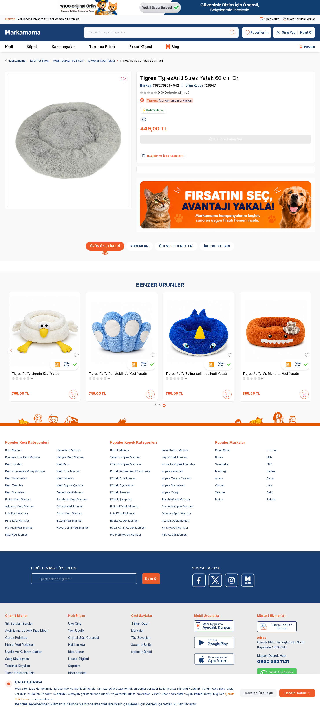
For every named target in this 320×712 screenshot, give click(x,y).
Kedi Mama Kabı (15, 492)
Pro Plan (272, 450)
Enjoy (270, 478)
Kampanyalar (63, 46)
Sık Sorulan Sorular (19, 623)
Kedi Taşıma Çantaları (70, 485)
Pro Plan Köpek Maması (125, 534)
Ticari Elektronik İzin (20, 673)
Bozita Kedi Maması (69, 520)
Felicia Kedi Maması (18, 499)
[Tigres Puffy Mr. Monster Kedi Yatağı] (275, 331)
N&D (269, 464)
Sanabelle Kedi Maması (72, 499)
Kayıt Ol (306, 32)
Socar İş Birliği (141, 644)
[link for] (160, 7)
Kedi (9, 46)
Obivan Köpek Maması (176, 513)
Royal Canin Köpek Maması (127, 527)
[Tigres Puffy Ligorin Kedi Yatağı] (44, 331)
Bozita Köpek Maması (124, 520)
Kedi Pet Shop (39, 60)
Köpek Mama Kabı (173, 485)
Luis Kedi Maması (16, 513)
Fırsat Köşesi (140, 46)
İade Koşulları (217, 246)
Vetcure (220, 492)
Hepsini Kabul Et (297, 693)
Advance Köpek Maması (177, 506)
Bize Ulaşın (76, 651)
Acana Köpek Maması (176, 520)
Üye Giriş (74, 623)
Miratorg (220, 471)
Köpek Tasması (120, 492)
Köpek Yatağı (170, 492)
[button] (156, 405)
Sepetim (74, 666)
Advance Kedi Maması (19, 506)
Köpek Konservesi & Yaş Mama (130, 471)
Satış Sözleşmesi (17, 659)
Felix (270, 492)
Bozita (219, 457)
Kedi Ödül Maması (68, 471)
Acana (219, 478)
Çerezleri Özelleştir (258, 693)
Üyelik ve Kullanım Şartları (23, 651)
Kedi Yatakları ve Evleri (68, 60)
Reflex (271, 471)
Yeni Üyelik (76, 630)
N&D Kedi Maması (16, 534)
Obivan (219, 485)
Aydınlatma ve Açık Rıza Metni (26, 630)
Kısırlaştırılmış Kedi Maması (22, 457)
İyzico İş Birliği (141, 651)
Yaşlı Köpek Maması (174, 457)
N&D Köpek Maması (174, 534)
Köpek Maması (120, 450)
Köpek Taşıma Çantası (176, 478)
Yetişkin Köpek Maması (125, 457)
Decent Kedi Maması (70, 492)
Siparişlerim (271, 19)
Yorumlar (139, 246)
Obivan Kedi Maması (70, 506)
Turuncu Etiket (102, 46)
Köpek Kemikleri (172, 471)
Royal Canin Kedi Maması (73, 527)
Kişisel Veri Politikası (19, 644)
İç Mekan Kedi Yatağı (101, 60)
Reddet (21, 704)
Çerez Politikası (16, 637)
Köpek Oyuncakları (122, 485)
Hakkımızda (76, 644)
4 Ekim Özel (139, 623)
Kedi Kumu (64, 464)
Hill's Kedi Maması (17, 520)
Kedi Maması (13, 450)
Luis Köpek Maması (122, 513)
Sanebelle (221, 464)
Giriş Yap (289, 32)
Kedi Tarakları (14, 485)
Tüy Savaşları (140, 637)
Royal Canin (222, 450)
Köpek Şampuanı (121, 499)
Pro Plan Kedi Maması (19, 527)
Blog (175, 46)
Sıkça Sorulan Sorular (301, 19)
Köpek (32, 46)
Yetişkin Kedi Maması (70, 457)
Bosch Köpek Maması (176, 499)
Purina (219, 499)
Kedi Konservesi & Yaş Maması (25, 471)
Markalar (137, 630)
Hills (269, 457)
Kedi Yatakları (65, 478)
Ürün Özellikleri (105, 246)
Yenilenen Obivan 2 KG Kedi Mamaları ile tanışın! (42, 19)
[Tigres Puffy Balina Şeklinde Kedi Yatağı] (198, 331)
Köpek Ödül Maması (123, 478)
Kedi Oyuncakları (16, 478)
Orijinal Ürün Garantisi (83, 637)
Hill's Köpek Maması (175, 527)
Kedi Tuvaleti (13, 464)
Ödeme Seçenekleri (176, 246)
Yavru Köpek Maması (175, 450)
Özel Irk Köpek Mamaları (126, 464)
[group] (68, 140)
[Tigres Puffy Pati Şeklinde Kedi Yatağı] (121, 331)
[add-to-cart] (73, 393)
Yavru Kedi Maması (69, 450)
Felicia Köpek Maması (124, 506)
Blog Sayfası (77, 673)
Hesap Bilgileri (78, 659)
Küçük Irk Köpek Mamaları (178, 464)
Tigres (148, 78)
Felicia (271, 499)
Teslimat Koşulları (17, 666)
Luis (269, 485)
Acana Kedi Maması (69, 513)
